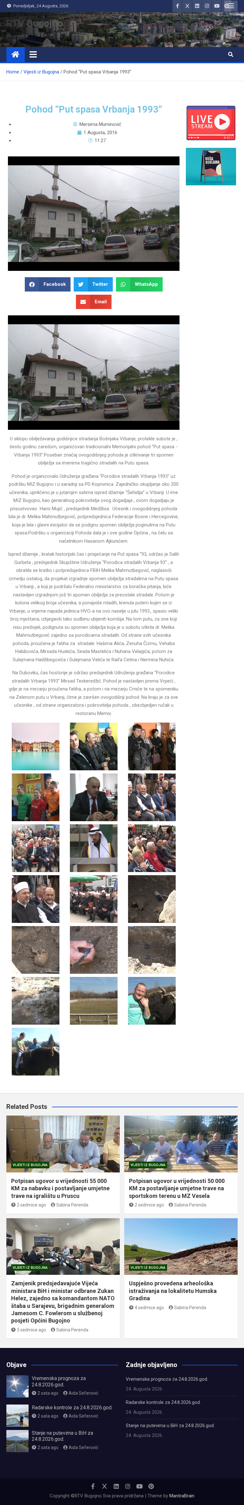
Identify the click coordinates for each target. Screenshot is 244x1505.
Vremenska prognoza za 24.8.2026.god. (59, 1381)
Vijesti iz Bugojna (30, 1165)
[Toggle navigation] (33, 54)
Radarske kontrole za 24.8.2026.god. (72, 1408)
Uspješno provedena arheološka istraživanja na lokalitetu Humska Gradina (173, 1291)
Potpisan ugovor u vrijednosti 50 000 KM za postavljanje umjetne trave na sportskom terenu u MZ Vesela (177, 1188)
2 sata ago (47, 1393)
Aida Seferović (83, 1393)
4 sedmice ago (149, 1307)
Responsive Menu (231, 6)
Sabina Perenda (72, 1204)
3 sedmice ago (31, 1329)
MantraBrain (181, 1496)
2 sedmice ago (31, 1204)
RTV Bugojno (34, 23)
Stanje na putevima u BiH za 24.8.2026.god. (62, 1436)
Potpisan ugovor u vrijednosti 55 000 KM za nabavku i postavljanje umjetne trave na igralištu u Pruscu (60, 1188)
